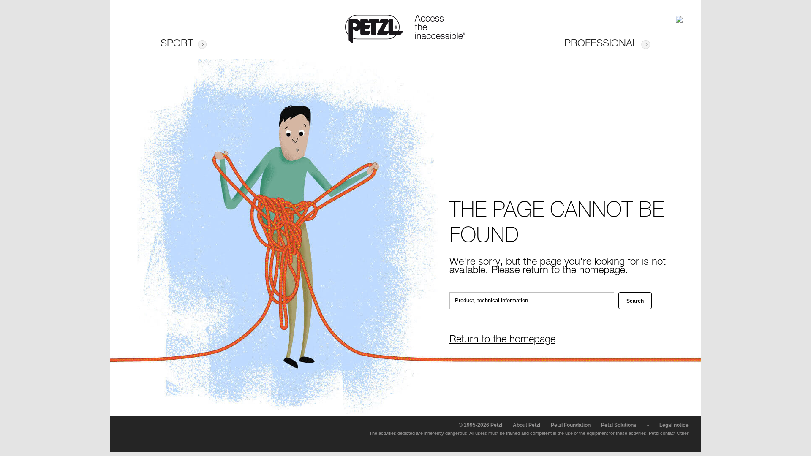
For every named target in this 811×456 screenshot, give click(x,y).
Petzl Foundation (571, 425)
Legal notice (674, 425)
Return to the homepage (502, 340)
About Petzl (526, 425)
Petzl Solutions (619, 425)
